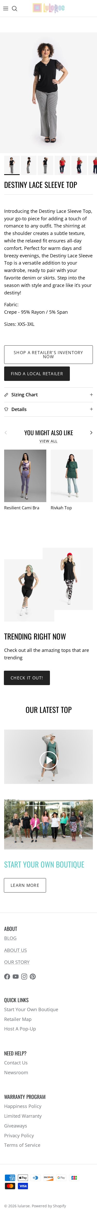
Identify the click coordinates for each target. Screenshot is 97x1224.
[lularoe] (48, 8)
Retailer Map (18, 1019)
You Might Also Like (48, 432)
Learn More (25, 885)
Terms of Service (22, 1145)
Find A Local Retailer (37, 374)
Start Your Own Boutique (31, 1009)
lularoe (24, 1205)
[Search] (17, 8)
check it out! (27, 678)
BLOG (10, 938)
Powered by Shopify (49, 1205)
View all (49, 441)
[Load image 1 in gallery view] (48, 92)
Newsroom (16, 1072)
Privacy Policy (19, 1135)
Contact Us (16, 1063)
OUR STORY (16, 962)
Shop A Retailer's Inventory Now (48, 355)
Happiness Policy (22, 1106)
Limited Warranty (23, 1116)
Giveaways (15, 1126)
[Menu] (5, 8)
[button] (48, 760)
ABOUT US (15, 950)
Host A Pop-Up (20, 1029)
